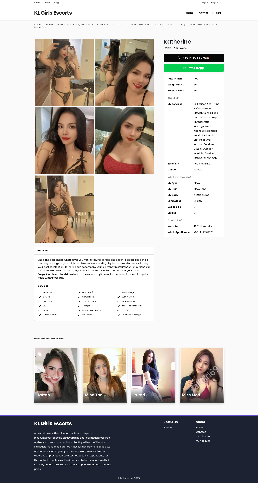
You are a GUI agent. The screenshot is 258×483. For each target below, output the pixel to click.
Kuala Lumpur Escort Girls (161, 24)
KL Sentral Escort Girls (109, 24)
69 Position (200, 104)
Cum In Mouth (202, 117)
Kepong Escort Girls (82, 24)
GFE (204, 131)
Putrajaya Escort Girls (190, 24)
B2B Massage (203, 108)
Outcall (198, 148)
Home (37, 24)
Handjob (212, 131)
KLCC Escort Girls (134, 24)
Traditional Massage (205, 157)
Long (203, 189)
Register (215, 2)
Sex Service (207, 153)
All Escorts (62, 24)
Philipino (205, 163)
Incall (202, 140)
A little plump (201, 195)
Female (49, 24)
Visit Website (204, 226)
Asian (197, 163)
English (198, 201)
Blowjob (198, 113)
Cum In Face (210, 113)
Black (197, 183)
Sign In (205, 2)
